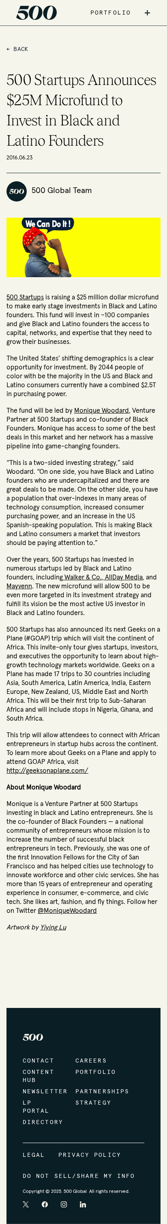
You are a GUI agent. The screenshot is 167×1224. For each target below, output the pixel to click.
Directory (41, 1122)
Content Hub (38, 1076)
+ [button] (147, 13)
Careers (91, 1061)
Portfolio (93, 1072)
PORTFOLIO (110, 13)
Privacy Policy (89, 1155)
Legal (34, 1155)
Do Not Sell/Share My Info (79, 1176)
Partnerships (93, 1092)
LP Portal (36, 1107)
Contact (38, 1061)
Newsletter (41, 1092)
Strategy (93, 1103)
